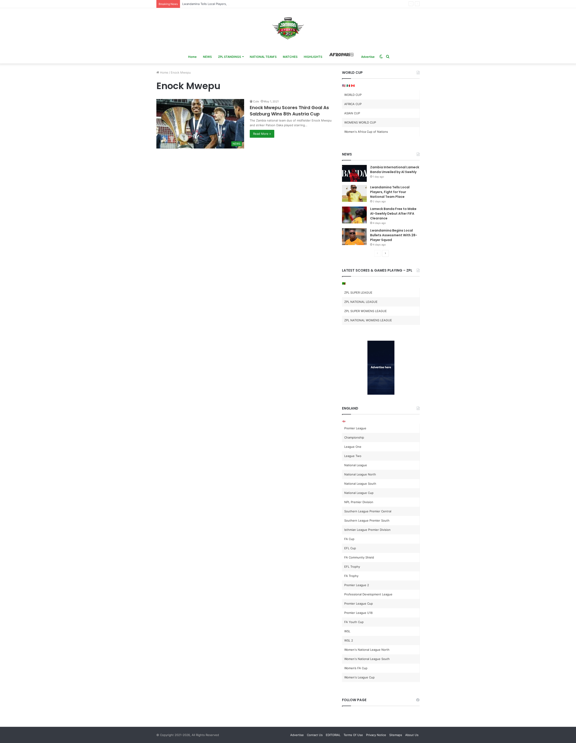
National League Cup (359, 493)
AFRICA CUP (353, 104)
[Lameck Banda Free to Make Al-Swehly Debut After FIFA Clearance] (354, 215)
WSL (347, 631)
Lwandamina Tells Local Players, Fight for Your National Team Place (229, 4)
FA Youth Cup (354, 622)
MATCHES (290, 57)
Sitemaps (395, 735)
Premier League (355, 428)
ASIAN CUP (352, 113)
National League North (360, 474)
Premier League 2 (356, 585)
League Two (352, 456)
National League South (360, 483)
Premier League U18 (358, 613)
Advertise (368, 57)
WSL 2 (348, 640)
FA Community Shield (359, 557)
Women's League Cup (359, 677)
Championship (354, 437)
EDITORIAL (333, 735)
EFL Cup (350, 548)
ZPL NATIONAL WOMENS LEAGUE (368, 320)
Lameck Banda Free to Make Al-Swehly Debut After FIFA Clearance (393, 214)
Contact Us (315, 735)
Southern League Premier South (366, 520)
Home (192, 57)
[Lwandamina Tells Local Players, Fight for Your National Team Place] (354, 193)
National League (355, 465)
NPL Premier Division (358, 502)
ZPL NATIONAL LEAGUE (361, 302)
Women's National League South (367, 659)
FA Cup (349, 539)
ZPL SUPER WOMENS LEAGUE (365, 311)
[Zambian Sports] (288, 28)
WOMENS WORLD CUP (360, 122)
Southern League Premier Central (367, 511)
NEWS (207, 57)
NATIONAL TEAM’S (263, 57)
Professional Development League (368, 594)
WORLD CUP (353, 95)
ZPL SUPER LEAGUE (358, 292)
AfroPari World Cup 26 (341, 54)
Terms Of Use (353, 735)
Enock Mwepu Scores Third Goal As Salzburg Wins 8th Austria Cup (289, 110)
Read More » (262, 133)
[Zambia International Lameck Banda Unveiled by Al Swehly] (354, 173)
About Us (411, 735)
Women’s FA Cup (355, 668)
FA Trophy (351, 576)
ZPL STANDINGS (229, 57)
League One (352, 446)
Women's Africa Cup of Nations (366, 131)
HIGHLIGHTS (313, 57)
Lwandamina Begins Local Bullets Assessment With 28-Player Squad (393, 235)
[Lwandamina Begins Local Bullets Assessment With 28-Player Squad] (354, 236)
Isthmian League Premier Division (367, 529)
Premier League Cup (358, 603)
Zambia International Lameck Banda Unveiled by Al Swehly (394, 169)
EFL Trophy (352, 566)
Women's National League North (366, 649)
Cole (256, 101)
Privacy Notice (376, 735)
